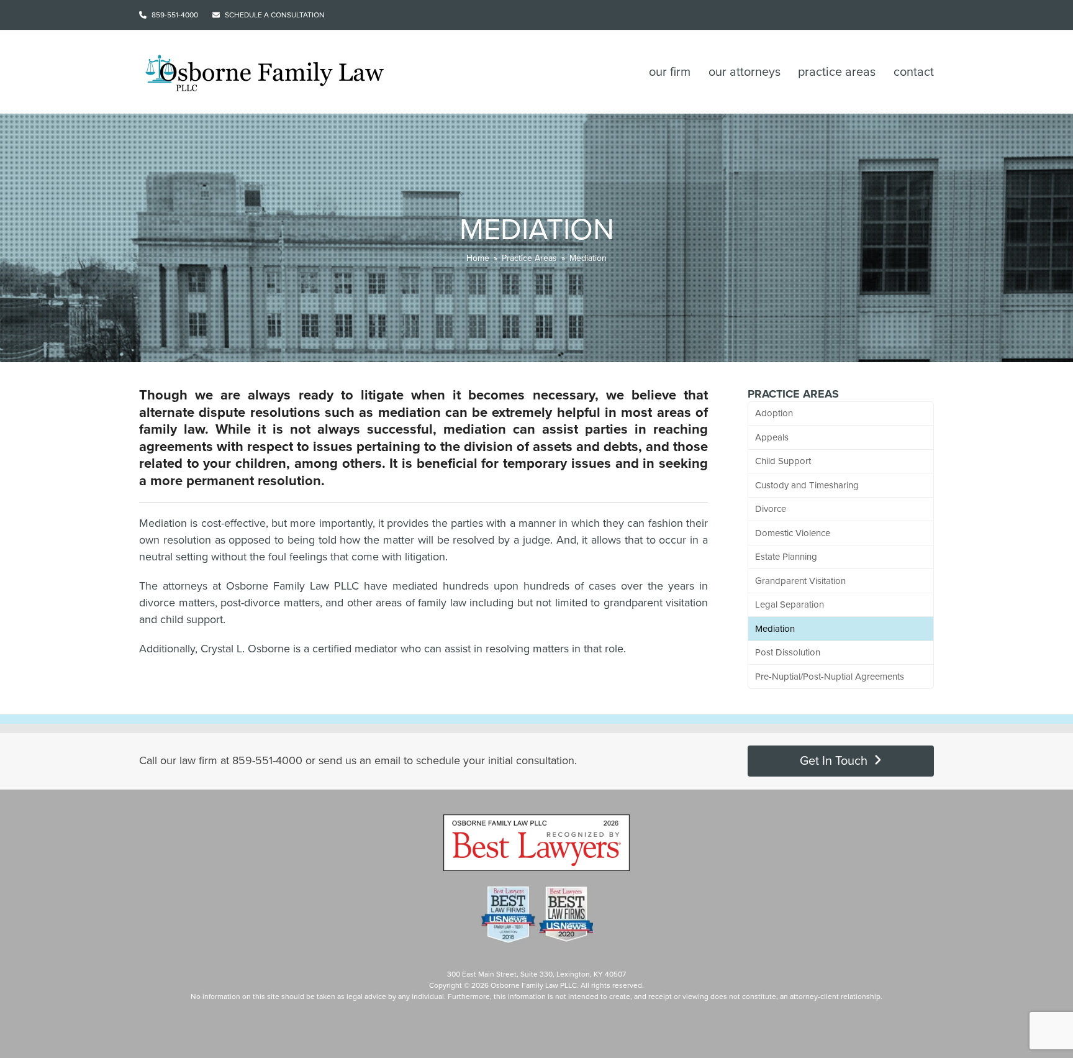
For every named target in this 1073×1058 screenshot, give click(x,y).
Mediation (775, 628)
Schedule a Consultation (275, 15)
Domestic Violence (792, 533)
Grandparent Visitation (800, 580)
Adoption (774, 413)
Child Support (783, 461)
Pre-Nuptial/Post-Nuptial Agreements (829, 676)
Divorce (770, 508)
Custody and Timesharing (807, 485)
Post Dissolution (787, 652)
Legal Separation (789, 604)
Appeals (772, 437)
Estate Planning (786, 556)
